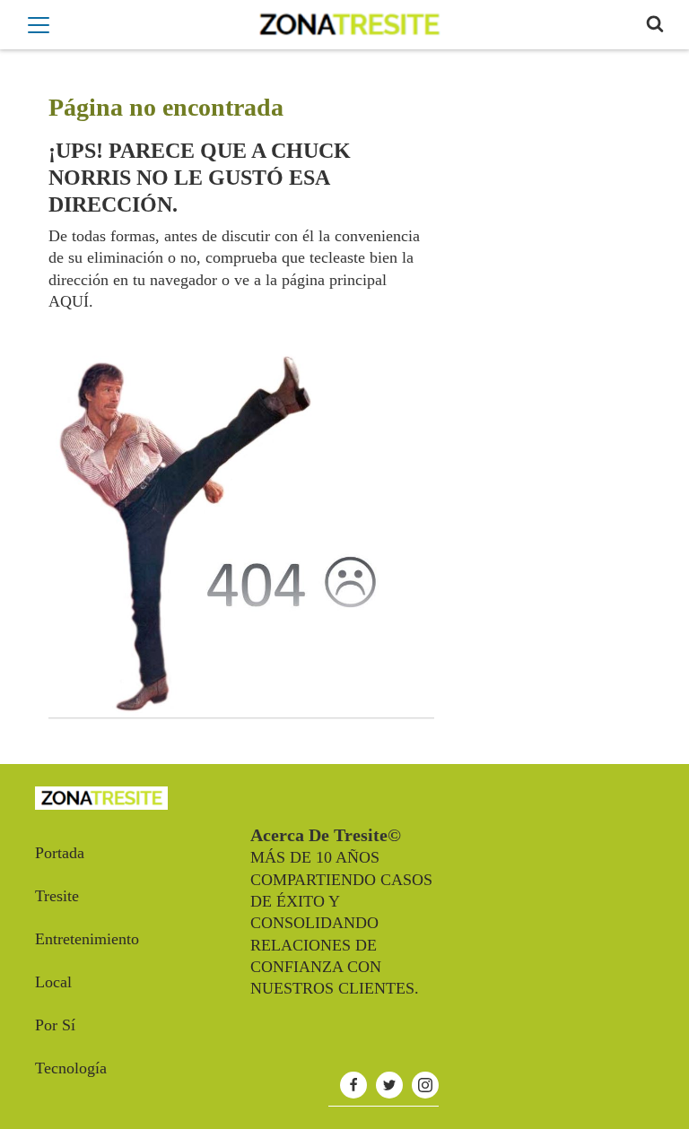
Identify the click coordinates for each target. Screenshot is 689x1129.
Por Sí (55, 1025)
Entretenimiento (87, 939)
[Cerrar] (38, 25)
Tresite (57, 896)
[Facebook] (353, 1085)
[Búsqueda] (655, 25)
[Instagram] (425, 1085)
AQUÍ (68, 301)
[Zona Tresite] (349, 24)
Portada (59, 853)
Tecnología (71, 1068)
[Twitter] (389, 1085)
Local (53, 982)
